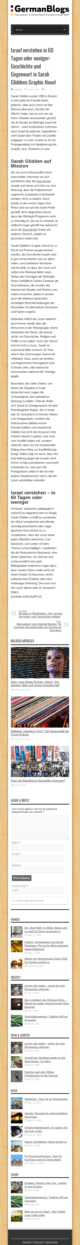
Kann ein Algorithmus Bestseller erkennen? (38, 780)
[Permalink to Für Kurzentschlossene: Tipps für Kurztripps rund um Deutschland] (17, 1165)
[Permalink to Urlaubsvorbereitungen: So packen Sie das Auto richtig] (17, 1136)
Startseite (27, 1242)
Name (15, 842)
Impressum (38, 1242)
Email (15, 853)
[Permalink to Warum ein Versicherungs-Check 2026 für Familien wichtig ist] (17, 967)
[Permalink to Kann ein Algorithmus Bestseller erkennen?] (40, 776)
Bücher (19, 89)
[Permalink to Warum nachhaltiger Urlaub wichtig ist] (17, 1151)
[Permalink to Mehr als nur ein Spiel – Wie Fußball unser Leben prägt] (17, 1220)
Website (16, 865)
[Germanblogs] (40, 13)
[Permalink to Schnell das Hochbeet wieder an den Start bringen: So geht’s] (17, 1067)
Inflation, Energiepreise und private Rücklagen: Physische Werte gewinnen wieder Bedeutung (46, 946)
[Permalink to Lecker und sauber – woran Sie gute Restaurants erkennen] (17, 994)
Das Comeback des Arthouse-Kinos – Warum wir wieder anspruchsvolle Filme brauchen (46, 1003)
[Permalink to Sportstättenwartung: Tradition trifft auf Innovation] (17, 1025)
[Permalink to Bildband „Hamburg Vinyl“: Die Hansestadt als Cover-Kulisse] (40, 726)
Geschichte (43, 181)
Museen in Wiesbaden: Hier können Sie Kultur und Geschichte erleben (41, 614)
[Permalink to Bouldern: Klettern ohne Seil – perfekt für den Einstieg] (17, 1192)
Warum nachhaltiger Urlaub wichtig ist (45, 1141)
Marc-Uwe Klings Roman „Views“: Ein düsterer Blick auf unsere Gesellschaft (35, 683)
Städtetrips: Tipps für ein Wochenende (46, 1099)
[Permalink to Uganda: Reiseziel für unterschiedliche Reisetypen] (17, 1122)
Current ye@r (20, 885)
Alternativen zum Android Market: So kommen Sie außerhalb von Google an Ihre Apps (37, 626)
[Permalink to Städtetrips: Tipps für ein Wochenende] (17, 1108)
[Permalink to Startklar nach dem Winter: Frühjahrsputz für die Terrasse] (17, 1081)
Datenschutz (52, 1242)
